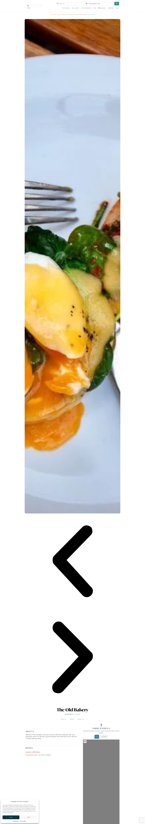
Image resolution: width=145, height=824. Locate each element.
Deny (28, 817)
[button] (72, 561)
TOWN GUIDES (65, 8)
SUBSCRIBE (110, 8)
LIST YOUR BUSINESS (86, 8)
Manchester (103, 8)
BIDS (95, 8)
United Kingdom (61, 14)
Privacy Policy (23, 821)
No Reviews (76, 714)
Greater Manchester (71, 14)
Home (51, 14)
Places (55, 14)
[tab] (96, 737)
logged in (36, 755)
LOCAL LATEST (75, 8)
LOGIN (117, 8)
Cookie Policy (16, 821)
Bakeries (85, 14)
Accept (11, 817)
